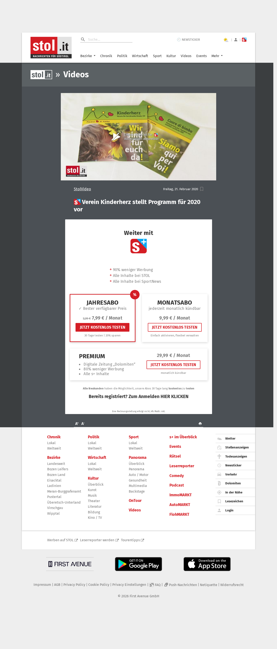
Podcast (176, 485)
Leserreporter (181, 466)
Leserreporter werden (97, 540)
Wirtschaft (140, 56)
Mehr (215, 56)
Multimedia (138, 486)
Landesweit (56, 464)
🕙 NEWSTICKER (188, 40)
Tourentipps (130, 540)
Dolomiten (233, 483)
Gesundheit (138, 480)
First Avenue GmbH (144, 596)
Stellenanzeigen (237, 447)
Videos (186, 56)
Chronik (106, 56)
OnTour (135, 500)
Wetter (230, 438)
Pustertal (54, 497)
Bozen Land (56, 475)
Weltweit (54, 448)
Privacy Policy (74, 585)
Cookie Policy (98, 585)
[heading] (138, 205)
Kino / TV (95, 518)
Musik (92, 495)
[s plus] (244, 39)
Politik (122, 56)
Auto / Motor (138, 475)
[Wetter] (226, 40)
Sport (157, 56)
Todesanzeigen (236, 456)
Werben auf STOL (60, 540)
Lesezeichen (234, 501)
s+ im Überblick (183, 437)
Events (201, 56)
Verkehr (231, 474)
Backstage (137, 491)
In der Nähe (233, 492)
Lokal (51, 443)
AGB (57, 585)
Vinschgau (55, 508)
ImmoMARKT (180, 495)
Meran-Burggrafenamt (64, 491)
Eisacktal (54, 480)
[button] (201, 189)
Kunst (92, 490)
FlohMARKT (179, 514)
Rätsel (175, 456)
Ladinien (54, 486)
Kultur (171, 56)
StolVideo (82, 189)
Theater (94, 501)
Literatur (94, 506)
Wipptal (53, 513)
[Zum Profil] (236, 39)
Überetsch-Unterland (64, 502)
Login (229, 510)
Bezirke (86, 56)
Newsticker (233, 465)
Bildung (94, 512)
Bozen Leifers (57, 469)
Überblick (95, 484)
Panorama (138, 457)
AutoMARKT (179, 505)
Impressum (42, 585)
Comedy (176, 476)
